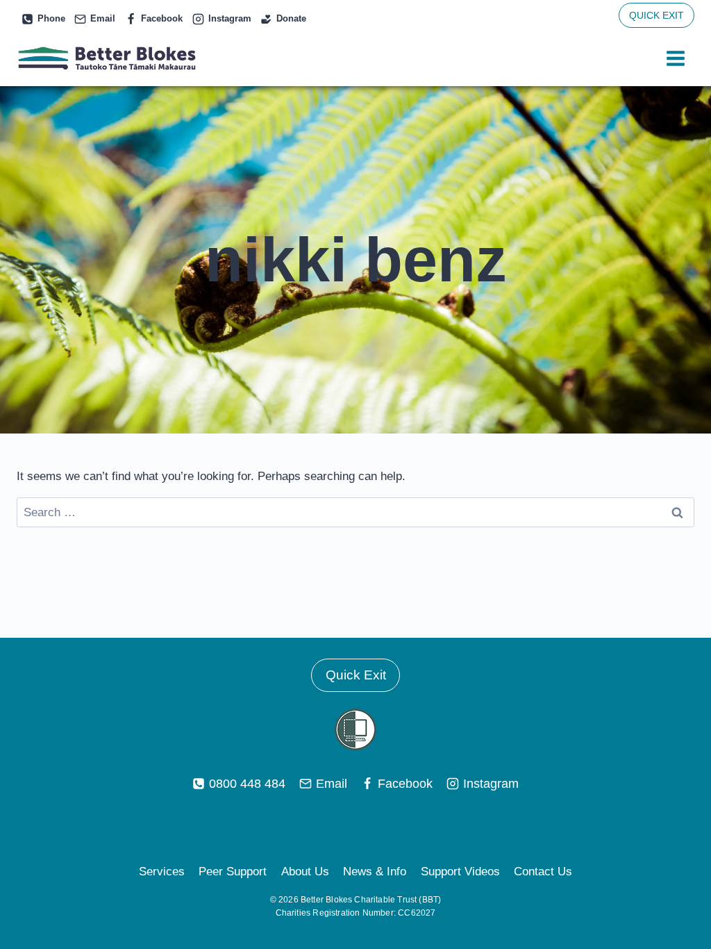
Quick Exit (356, 675)
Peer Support (233, 871)
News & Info (374, 871)
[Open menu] (675, 59)
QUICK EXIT (656, 15)
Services (162, 871)
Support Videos (460, 871)
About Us (305, 871)
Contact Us (543, 871)
